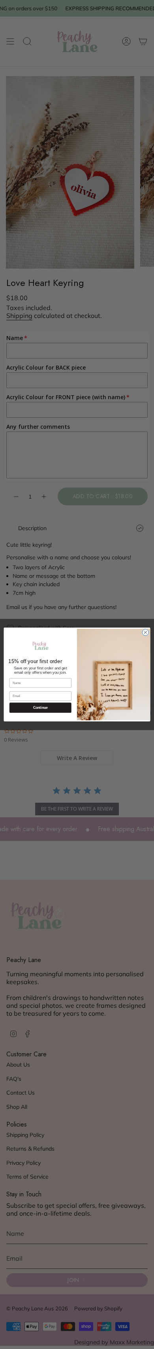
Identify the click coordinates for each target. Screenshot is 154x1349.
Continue (40, 708)
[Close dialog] (145, 632)
